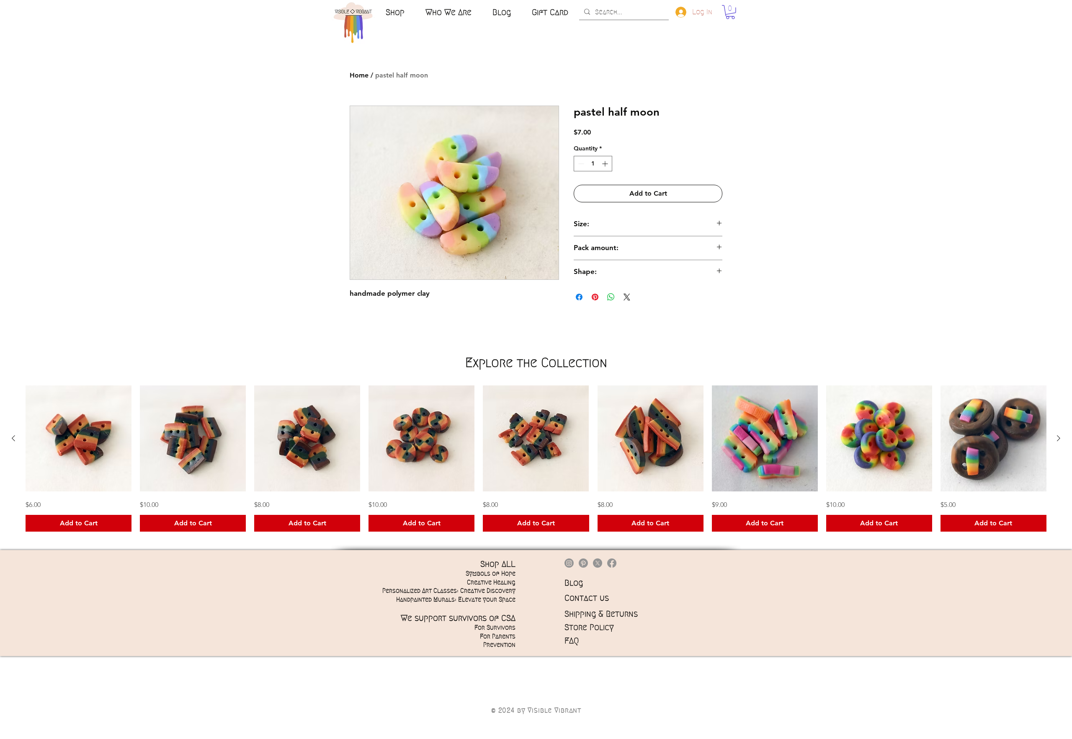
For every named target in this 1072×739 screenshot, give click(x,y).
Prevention (499, 644)
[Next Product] (1059, 438)
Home (359, 75)
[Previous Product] (13, 438)
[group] (536, 458)
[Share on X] (627, 297)
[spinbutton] (592, 163)
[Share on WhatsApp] (611, 297)
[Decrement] (580, 163)
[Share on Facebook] (579, 297)
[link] (730, 12)
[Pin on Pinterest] (595, 297)
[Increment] (605, 163)
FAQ (571, 640)
